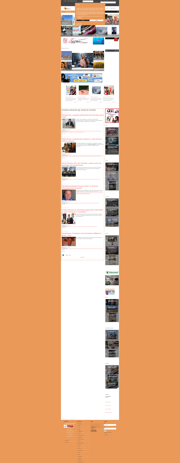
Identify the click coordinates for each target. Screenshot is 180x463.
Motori (79, 449)
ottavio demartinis (91, 248)
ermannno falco (96, 203)
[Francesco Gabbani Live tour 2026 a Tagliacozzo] (82, 60)
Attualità (79, 453)
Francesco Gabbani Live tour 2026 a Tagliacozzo (81, 70)
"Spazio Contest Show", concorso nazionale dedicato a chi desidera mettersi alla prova (98, 57)
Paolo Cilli (68, 132)
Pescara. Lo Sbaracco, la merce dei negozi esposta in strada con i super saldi (83, 35)
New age (79, 443)
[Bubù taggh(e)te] (82, 78)
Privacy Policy (67, 437)
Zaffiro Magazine (80, 437)
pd (93, 131)
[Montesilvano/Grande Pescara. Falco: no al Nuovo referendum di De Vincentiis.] (69, 195)
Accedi (105, 425)
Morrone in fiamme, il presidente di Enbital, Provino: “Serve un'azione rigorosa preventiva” (101, 34)
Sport (107, 8)
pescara (92, 423)
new (99, 420)
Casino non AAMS (108, 400)
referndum (89, 226)
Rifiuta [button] (83, 20)
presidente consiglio (84, 248)
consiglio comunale (76, 155)
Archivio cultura (80, 445)
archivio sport (80, 451)
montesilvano (70, 155)
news (78, 132)
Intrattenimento (80, 458)
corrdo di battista (94, 156)
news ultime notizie (99, 421)
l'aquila (92, 420)
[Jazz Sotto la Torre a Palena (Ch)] (66, 65)
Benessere (79, 418)
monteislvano (70, 226)
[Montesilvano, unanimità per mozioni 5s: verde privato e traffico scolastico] (69, 148)
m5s (95, 131)
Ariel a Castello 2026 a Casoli (66, 59)
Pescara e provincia (81, 430)
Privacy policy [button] (80, 18)
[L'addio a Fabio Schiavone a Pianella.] (113, 31)
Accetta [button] (96, 20)
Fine (69, 255)
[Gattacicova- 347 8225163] (112, 115)
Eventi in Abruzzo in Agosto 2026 (98, 69)
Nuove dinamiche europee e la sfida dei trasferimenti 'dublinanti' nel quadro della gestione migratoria (66, 34)
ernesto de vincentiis (73, 132)
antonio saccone (99, 131)
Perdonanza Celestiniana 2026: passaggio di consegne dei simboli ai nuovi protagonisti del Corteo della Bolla (113, 22)
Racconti (79, 439)
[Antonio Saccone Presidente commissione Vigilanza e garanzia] (69, 123)
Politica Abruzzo (80, 456)
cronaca (79, 422)
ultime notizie (82, 132)
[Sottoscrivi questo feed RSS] (102, 111)
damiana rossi (82, 156)
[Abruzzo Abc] (112, 287)
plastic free (68, 156)
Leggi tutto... (64, 133)
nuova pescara (70, 179)
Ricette (79, 420)
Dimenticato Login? (109, 427)
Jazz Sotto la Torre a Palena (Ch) (65, 69)
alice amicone (93, 155)
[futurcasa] (112, 275)
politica (79, 424)
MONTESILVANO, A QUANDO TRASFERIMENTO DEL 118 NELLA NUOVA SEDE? (80, 131)
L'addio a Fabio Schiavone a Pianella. (113, 35)
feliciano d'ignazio (88, 156)
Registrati (106, 429)
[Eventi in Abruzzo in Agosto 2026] (98, 65)
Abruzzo (79, 428)
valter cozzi (64, 132)
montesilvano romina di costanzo (86, 179)
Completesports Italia (108, 407)
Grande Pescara (90, 203)
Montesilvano (68, 129)
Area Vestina (80, 432)
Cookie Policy (67, 435)
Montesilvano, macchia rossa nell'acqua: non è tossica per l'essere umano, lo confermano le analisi (67, 22)
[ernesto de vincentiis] (69, 241)
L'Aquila (79, 435)
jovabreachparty (76, 156)
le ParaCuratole (112, 8)
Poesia (79, 441)
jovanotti (71, 156)
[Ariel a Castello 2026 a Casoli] (66, 55)
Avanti (67, 255)
